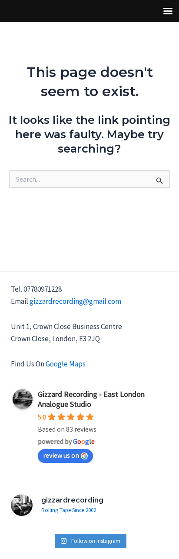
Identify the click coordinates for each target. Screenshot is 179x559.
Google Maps (66, 364)
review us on (61, 455)
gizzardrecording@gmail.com (75, 301)
